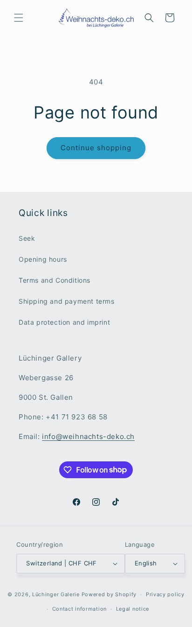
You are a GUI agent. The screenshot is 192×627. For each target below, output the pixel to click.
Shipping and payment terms (67, 301)
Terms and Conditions (54, 280)
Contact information (79, 609)
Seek (27, 238)
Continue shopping (96, 147)
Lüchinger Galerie (56, 594)
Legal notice (132, 609)
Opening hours (43, 259)
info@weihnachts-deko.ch (88, 436)
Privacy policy (165, 594)
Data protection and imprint (64, 322)
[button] (18, 17)
